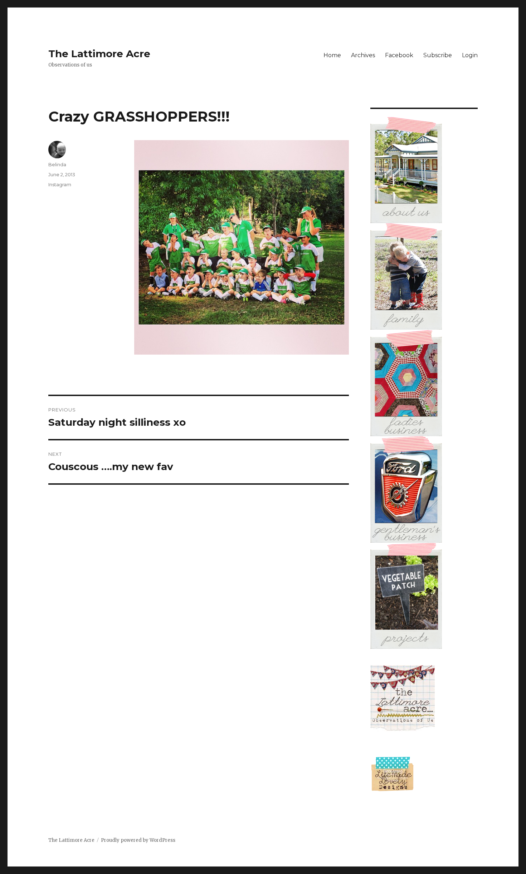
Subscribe (437, 55)
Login (470, 55)
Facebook (399, 55)
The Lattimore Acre (99, 54)
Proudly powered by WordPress (138, 840)
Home (332, 55)
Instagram (59, 184)
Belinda (57, 164)
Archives (363, 55)
